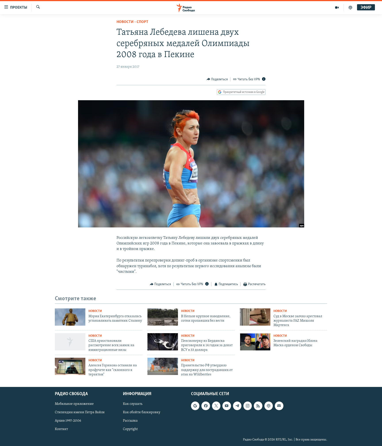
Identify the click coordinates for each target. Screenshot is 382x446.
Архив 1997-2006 (68, 421)
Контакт (61, 429)
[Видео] (337, 7)
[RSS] (258, 406)
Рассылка (130, 421)
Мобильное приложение (74, 404)
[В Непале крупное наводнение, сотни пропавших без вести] (162, 317)
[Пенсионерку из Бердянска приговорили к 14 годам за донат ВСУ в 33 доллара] (162, 341)
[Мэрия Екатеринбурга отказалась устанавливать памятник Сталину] (70, 317)
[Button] (217, 79)
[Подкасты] (268, 406)
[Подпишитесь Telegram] (237, 406)
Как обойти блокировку (141, 412)
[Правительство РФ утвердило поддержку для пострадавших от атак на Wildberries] (162, 366)
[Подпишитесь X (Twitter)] (216, 406)
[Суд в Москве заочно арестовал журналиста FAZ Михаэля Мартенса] (255, 317)
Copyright (130, 429)
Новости (95, 311)
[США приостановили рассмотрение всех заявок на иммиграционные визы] (70, 341)
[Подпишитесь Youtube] (226, 406)
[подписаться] (279, 406)
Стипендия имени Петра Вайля (80, 412)
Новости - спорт (132, 22)
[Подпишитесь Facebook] (205, 406)
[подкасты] (350, 7)
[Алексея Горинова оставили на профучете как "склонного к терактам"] (70, 366)
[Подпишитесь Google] (195, 406)
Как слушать (132, 404)
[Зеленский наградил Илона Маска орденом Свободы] (255, 341)
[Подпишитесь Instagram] (247, 406)
